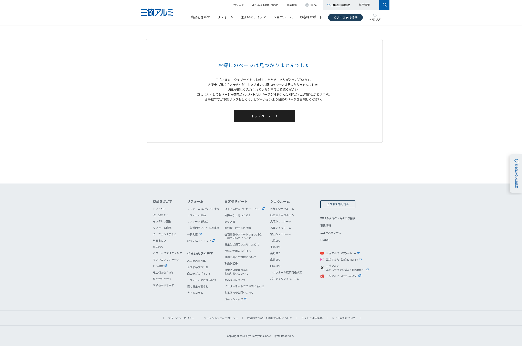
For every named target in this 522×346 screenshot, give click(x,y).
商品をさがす (200, 16)
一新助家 (192, 234)
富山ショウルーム (280, 234)
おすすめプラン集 (197, 267)
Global (324, 240)
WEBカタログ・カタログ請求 (337, 218)
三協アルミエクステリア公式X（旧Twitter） (345, 268)
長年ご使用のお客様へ (238, 251)
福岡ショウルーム (280, 228)
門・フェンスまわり (165, 234)
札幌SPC (275, 240)
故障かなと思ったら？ (238, 215)
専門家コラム (195, 293)
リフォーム (225, 16)
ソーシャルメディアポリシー (221, 318)
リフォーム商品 (162, 228)
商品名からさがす (163, 285)
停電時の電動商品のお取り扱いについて (236, 271)
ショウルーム (283, 16)
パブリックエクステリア (167, 253)
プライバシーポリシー (181, 318)
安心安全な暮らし (197, 286)
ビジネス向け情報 (345, 17)
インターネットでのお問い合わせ (244, 286)
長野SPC (275, 253)
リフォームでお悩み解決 (201, 280)
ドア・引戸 (159, 209)
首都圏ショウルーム (282, 209)
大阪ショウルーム (280, 221)
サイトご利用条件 (312, 318)
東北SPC (275, 247)
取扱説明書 (231, 263)
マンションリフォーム (166, 259)
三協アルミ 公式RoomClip (341, 276)
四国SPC (275, 266)
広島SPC (275, 259)
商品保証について (235, 280)
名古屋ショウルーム (282, 215)
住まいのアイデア (253, 16)
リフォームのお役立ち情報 (203, 209)
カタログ (238, 5)
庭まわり (158, 247)
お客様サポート (311, 16)
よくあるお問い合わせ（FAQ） (243, 209)
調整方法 (230, 221)
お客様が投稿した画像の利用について (269, 318)
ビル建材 (158, 266)
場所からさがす (162, 279)
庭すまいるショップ (199, 241)
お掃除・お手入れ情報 (238, 228)
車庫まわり (159, 240)
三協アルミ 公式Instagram (342, 259)
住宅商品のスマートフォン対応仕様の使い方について (243, 236)
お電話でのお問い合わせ (239, 292)
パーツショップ (234, 299)
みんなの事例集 (196, 261)
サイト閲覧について (344, 318)
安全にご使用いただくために (242, 244)
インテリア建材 (162, 221)
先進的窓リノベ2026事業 (204, 228)
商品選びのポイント (199, 273)
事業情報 (325, 225)
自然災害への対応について (240, 257)
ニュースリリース (330, 232)
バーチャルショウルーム (284, 279)
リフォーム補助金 (197, 221)
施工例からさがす (163, 272)
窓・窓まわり (161, 215)
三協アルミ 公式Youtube (341, 253)
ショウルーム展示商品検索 (286, 272)
